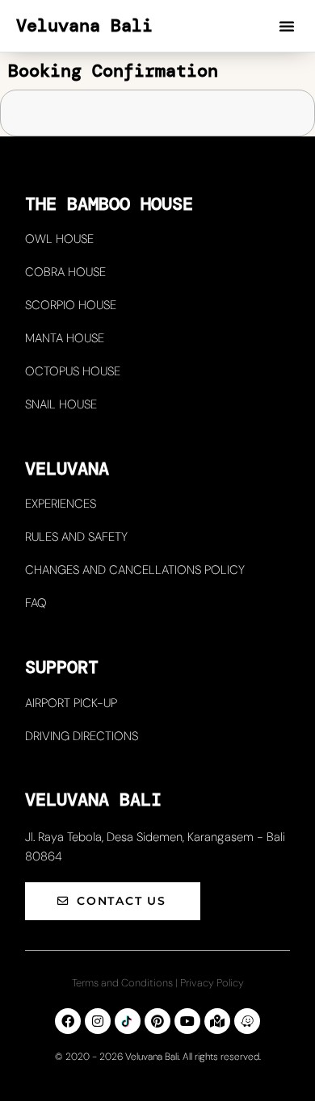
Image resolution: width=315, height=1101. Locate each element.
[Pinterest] (157, 1021)
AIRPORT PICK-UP (71, 703)
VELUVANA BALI (93, 799)
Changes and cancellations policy (135, 570)
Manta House (64, 338)
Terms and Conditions (122, 983)
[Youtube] (187, 1021)
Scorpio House (70, 305)
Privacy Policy (212, 983)
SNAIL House (61, 404)
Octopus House (72, 371)
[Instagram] (98, 1021)
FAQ (36, 603)
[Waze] (247, 1021)
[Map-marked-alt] (217, 1021)
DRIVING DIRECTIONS (81, 736)
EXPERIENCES (60, 504)
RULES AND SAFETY (76, 537)
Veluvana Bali (84, 25)
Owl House (59, 239)
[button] (287, 26)
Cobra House (65, 272)
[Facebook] (68, 1021)
